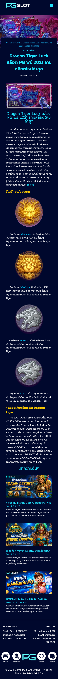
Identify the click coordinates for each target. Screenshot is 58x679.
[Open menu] (52, 5)
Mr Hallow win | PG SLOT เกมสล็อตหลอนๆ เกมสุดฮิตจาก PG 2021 (44, 634)
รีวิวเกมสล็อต (29, 50)
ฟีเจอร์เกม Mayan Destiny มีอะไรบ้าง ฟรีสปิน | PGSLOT (28, 504)
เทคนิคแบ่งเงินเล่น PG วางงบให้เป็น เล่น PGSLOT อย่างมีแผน (26, 600)
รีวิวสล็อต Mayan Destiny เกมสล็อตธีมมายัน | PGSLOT (28, 552)
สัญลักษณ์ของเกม (18, 191)
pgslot (30, 184)
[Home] (7, 42)
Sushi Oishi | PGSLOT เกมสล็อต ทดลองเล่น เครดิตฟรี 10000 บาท (15, 632)
